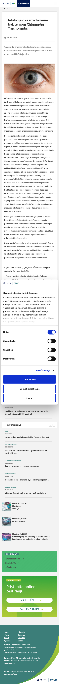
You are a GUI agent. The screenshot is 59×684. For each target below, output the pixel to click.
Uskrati (29, 398)
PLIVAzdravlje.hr (23, 652)
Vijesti (6, 638)
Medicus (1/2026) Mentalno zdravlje (19, 506)
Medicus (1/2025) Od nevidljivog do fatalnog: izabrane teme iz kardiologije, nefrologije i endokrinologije (31, 536)
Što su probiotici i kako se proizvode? (22, 466)
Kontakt (7, 645)
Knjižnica (21, 635)
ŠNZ (37, 661)
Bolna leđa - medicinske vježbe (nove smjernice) (27, 437)
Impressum (26, 645)
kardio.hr (22, 658)
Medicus (21, 638)
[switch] (52, 341)
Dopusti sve (30, 379)
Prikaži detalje (43, 370)
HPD (16, 658)
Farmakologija (10, 444)
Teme (6, 632)
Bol (6, 431)
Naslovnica (8, 9)
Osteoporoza (10, 474)
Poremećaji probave (13, 460)
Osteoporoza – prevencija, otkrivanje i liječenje (27, 480)
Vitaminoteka (9, 663)
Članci (6, 635)
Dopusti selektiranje (30, 388)
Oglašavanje (16, 645)
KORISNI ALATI (12, 554)
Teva (6, 652)
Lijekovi (7, 640)
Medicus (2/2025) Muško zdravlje (19, 520)
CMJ (12, 658)
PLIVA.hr (34, 652)
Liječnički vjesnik (33, 658)
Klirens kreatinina (12, 559)
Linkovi (20, 640)
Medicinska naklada (28, 661)
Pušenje (8, 567)
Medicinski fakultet (11, 661)
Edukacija (21, 632)
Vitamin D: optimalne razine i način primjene (25, 493)
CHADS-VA (10, 563)
